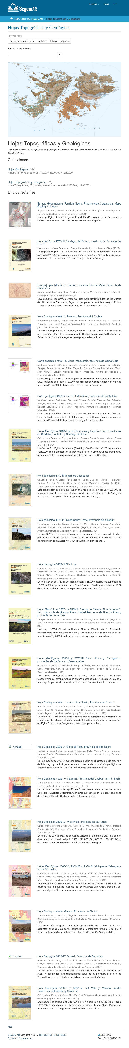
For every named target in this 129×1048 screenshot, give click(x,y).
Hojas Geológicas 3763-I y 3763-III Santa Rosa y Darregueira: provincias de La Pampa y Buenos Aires (79, 659)
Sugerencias (25, 1038)
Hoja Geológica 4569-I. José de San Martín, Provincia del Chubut (75, 702)
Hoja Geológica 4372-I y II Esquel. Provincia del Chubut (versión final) (78, 778)
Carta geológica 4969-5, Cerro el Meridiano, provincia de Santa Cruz (77, 396)
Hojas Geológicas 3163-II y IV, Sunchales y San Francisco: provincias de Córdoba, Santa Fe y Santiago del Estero (79, 432)
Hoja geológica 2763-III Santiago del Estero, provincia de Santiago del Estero (79, 242)
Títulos (53, 40)
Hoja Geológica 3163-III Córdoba (56, 564)
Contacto (12, 1038)
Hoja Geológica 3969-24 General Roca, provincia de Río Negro (74, 746)
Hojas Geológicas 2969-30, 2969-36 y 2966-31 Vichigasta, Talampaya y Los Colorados (79, 867)
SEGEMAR (14, 1034)
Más (10, 1026)
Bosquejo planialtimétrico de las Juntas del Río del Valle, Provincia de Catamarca (79, 286)
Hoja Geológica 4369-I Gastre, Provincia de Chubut (67, 911)
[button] (94, 4)
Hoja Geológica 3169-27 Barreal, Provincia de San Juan (70, 956)
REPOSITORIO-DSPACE (52, 1034)
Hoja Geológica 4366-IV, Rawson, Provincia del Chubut (69, 316)
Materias (65, 40)
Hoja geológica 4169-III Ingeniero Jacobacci (63, 475)
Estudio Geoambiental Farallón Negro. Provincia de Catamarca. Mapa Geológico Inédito (79, 204)
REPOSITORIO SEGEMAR (28, 18)
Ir (59, 54)
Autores (42, 40)
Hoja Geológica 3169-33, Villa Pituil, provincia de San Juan (72, 822)
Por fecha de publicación (22, 40)
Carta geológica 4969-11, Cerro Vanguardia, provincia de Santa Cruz (77, 361)
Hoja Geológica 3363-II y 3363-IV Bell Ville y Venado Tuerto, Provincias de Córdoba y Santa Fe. (79, 989)
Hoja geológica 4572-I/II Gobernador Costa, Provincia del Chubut (75, 520)
